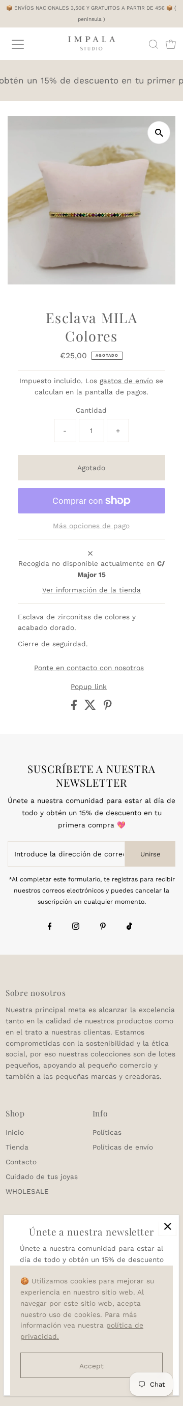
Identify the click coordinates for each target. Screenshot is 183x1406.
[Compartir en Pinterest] (108, 707)
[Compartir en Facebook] (75, 707)
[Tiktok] (129, 927)
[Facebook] (49, 927)
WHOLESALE (27, 1191)
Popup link (89, 687)
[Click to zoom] (158, 132)
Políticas (107, 1132)
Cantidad (91, 410)
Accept (91, 1366)
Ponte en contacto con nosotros (89, 668)
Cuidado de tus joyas (42, 1176)
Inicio (15, 1132)
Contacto (21, 1162)
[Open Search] (153, 44)
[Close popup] (167, 1227)
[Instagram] (76, 927)
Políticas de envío (123, 1147)
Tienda (17, 1147)
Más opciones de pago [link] (91, 526)
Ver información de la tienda (91, 590)
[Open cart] (171, 44)
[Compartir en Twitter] (91, 707)
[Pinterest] (103, 927)
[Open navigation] (25, 44)
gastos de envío (126, 381)
